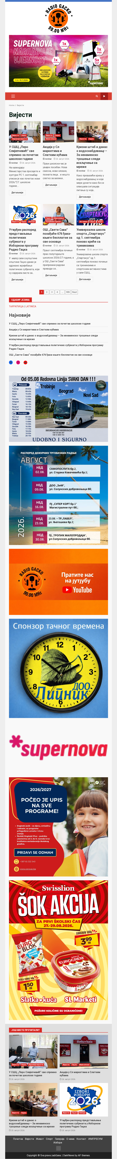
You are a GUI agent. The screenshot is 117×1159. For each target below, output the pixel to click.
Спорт (100, 221)
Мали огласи (51, 139)
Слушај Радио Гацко (104, 96)
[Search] (97, 96)
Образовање (58, 218)
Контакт (81, 1138)
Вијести (15, 135)
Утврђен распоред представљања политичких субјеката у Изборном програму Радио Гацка (25, 214)
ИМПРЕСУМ (95, 1138)
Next (74, 292)
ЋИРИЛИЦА (16, 306)
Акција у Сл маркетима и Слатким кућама (58, 132)
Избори (32, 221)
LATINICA (30, 306)
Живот (40, 1138)
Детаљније (17, 192)
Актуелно (84, 221)
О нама (70, 1138)
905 (68, 292)
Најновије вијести (19, 139)
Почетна (18, 1138)
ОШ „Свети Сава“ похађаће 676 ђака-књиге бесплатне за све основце (58, 214)
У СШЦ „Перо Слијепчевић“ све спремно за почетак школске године (25, 132)
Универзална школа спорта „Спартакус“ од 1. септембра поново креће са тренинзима (92, 214)
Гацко (23, 135)
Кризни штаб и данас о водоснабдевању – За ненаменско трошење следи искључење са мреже (92, 132)
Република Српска (53, 221)
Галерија (59, 1138)
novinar (14, 163)
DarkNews (68, 1155)
